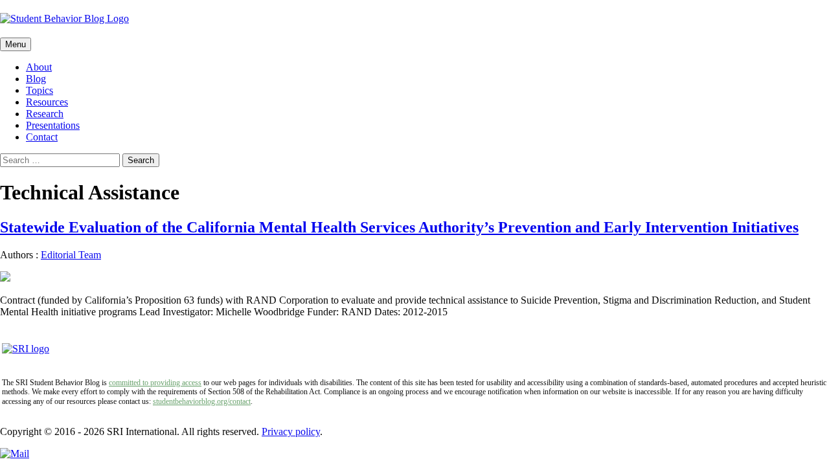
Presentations (53, 125)
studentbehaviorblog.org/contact (202, 401)
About (39, 67)
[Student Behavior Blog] (414, 19)
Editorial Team (71, 254)
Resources (47, 101)
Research (44, 113)
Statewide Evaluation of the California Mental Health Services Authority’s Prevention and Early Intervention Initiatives (399, 227)
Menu (15, 44)
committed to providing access (155, 382)
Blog (36, 78)
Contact (42, 136)
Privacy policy (291, 431)
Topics (39, 90)
